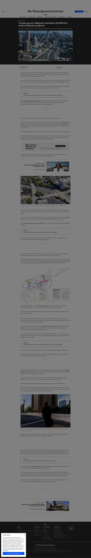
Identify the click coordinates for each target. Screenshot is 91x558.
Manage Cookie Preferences (13, 553)
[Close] (24, 534)
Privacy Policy (5, 550)
